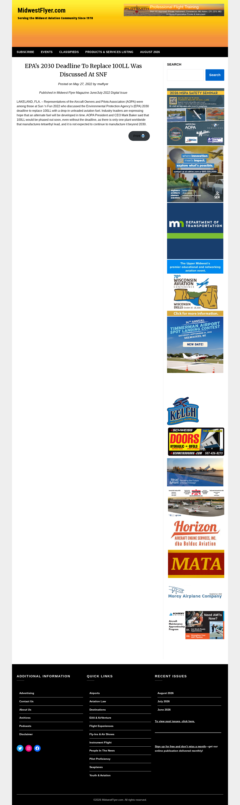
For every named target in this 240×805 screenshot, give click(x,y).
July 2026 (164, 701)
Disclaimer (26, 734)
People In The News (102, 750)
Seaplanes (96, 767)
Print (137, 136)
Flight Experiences (101, 725)
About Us (25, 709)
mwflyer (102, 84)
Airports (94, 693)
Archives (25, 717)
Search (174, 64)
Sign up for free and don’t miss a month (180, 746)
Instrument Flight (100, 742)
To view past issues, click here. (175, 721)
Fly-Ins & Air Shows (101, 734)
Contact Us (26, 701)
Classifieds (69, 52)
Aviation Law (97, 701)
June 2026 (164, 709)
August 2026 (150, 52)
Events (47, 52)
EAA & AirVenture (100, 717)
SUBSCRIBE (25, 52)
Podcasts (25, 725)
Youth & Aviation (100, 775)
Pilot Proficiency (99, 758)
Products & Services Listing (109, 52)
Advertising (26, 693)
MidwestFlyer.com (42, 10)
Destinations (97, 709)
